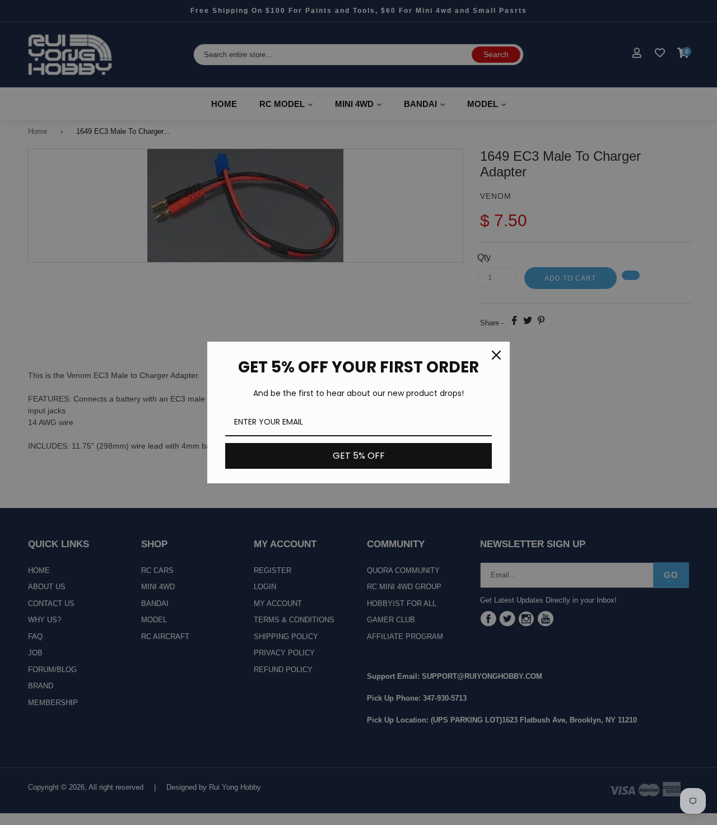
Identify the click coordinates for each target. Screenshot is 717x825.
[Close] (496, 355)
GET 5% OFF (359, 455)
